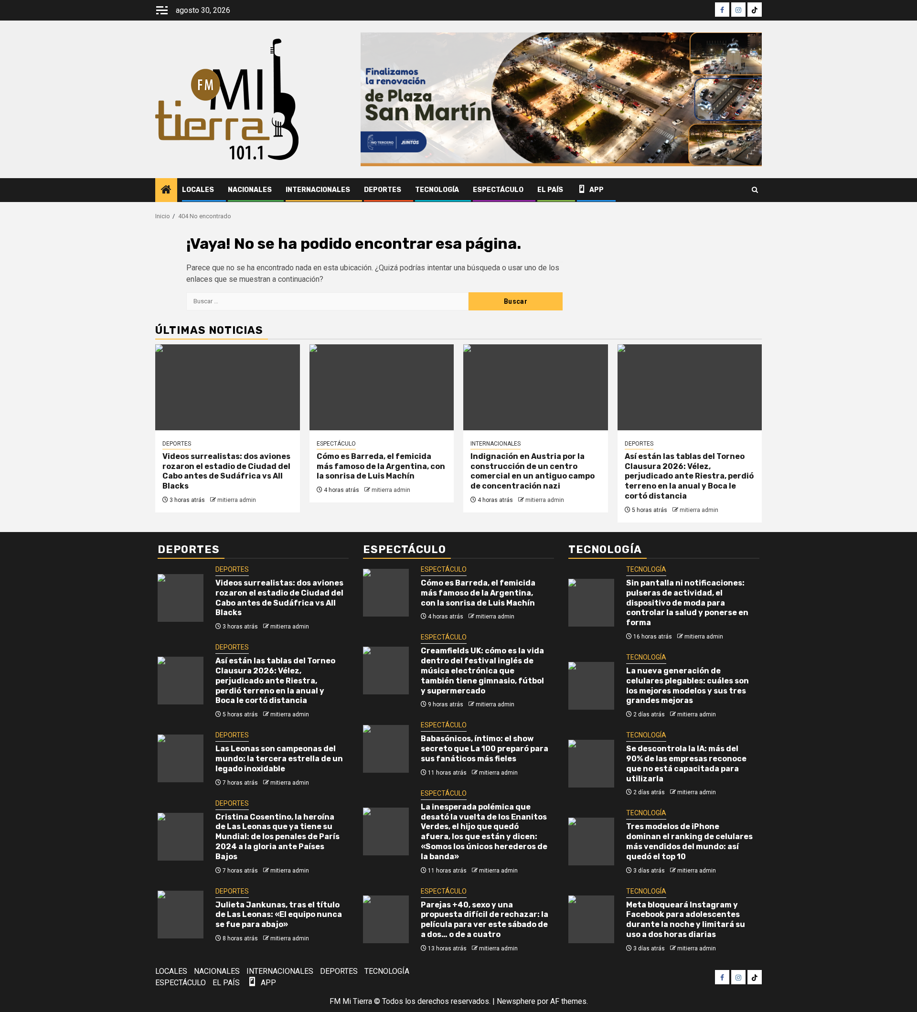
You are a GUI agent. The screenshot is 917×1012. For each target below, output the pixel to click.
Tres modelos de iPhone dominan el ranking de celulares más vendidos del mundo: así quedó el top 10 (689, 841)
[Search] (755, 190)
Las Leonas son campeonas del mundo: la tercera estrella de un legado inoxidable (279, 758)
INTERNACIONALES (318, 190)
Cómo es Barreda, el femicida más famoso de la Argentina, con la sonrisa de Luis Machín (381, 466)
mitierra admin (236, 500)
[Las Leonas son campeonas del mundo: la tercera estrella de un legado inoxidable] (180, 758)
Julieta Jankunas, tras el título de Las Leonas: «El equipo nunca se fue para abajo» (278, 914)
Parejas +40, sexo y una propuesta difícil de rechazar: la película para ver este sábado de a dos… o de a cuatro (484, 919)
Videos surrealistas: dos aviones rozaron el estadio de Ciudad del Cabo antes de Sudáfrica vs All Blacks (226, 471)
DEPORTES (382, 190)
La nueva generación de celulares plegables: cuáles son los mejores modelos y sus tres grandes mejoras (687, 685)
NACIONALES (250, 190)
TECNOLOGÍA (437, 190)
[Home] (166, 190)
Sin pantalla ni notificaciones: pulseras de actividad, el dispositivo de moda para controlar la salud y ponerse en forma (687, 602)
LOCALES (198, 190)
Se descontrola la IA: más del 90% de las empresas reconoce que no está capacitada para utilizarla (686, 763)
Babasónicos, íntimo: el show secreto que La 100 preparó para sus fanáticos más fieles (484, 748)
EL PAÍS (550, 190)
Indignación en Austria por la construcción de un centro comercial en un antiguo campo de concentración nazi (532, 471)
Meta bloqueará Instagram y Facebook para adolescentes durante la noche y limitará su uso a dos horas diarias (685, 919)
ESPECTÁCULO (498, 190)
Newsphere (516, 1001)
